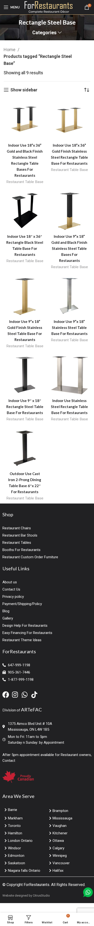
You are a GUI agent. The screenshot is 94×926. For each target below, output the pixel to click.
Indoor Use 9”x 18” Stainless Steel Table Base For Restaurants (69, 327)
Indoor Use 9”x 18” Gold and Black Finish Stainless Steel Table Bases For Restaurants (69, 248)
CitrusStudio (41, 895)
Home (10, 49)
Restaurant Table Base (24, 182)
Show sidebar (23, 89)
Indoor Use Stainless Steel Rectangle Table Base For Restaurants (69, 406)
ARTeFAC (31, 709)
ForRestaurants (36, 884)
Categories (44, 32)
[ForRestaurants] (49, 6)
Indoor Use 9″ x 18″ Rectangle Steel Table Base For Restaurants (24, 406)
